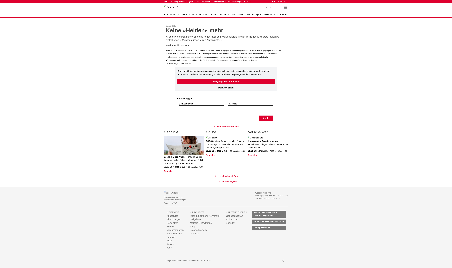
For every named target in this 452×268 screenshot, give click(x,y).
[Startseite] (171, 8)
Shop (192, 226)
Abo (274, 1)
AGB (203, 261)
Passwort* (232, 104)
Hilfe (209, 261)
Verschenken (258, 132)
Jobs (169, 247)
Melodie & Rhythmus (201, 223)
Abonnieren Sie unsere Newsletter (269, 222)
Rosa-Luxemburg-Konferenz (176, 2)
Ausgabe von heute (263, 193)
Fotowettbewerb (198, 230)
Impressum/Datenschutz (188, 261)
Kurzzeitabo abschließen (226, 176)
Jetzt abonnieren (226, 81)
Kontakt (171, 237)
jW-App (170, 244)
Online (211, 132)
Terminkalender (175, 233)
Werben (171, 226)
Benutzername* (186, 104)
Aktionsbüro (206, 2)
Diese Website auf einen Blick (267, 199)
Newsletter (172, 223)
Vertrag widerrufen (262, 228)
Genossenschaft (219, 2)
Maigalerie (195, 219)
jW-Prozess (194, 2)
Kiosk (169, 240)
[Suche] (281, 7)
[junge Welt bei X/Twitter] (282, 260)
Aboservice (172, 216)
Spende (281, 1)
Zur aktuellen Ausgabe (226, 181)
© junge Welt (170, 261)
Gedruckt (171, 132)
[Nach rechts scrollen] (287, 15)
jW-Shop (247, 2)
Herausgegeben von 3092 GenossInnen (271, 196)
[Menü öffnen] (285, 7)
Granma (194, 233)
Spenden (230, 223)
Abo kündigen (174, 219)
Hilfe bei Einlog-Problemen (226, 126)
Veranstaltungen (235, 2)
